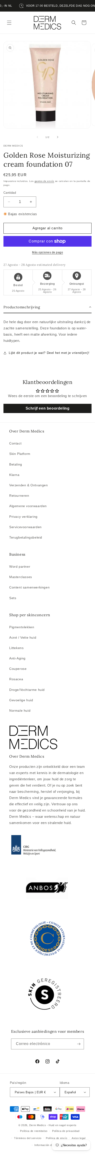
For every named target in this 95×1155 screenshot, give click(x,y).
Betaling (15, 464)
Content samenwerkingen (29, 587)
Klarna (14, 475)
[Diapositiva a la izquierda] (37, 137)
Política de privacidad (65, 1131)
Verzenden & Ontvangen (28, 485)
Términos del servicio (28, 1138)
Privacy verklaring (23, 516)
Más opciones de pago (47, 252)
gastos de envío (44, 181)
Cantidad (9, 192)
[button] (9, 23)
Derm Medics (38, 1125)
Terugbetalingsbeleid (25, 537)
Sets (12, 598)
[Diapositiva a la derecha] (58, 137)
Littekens (16, 648)
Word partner (19, 566)
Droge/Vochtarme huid (27, 690)
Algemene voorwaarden (28, 506)
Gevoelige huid (21, 700)
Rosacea (16, 679)
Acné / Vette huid (22, 637)
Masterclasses (20, 577)
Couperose (18, 669)
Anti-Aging (17, 658)
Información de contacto (49, 1145)
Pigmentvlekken (21, 627)
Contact (15, 443)
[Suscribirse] (79, 1044)
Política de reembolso (34, 1131)
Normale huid (19, 710)
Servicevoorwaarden (25, 527)
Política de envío (56, 1138)
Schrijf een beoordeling (48, 408)
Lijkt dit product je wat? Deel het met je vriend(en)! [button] (49, 353)
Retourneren (19, 495)
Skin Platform (19, 454)
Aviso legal (79, 1138)
